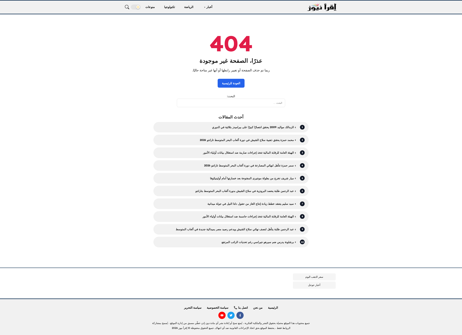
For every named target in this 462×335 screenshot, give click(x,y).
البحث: (231, 96)
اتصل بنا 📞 (241, 307)
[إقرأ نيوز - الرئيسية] (321, 7)
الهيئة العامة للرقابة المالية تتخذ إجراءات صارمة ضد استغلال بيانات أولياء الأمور (248, 152)
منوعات (150, 7)
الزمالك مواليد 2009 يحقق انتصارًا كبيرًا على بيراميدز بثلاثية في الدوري (253, 127)
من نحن (258, 307)
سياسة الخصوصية (217, 307)
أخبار (209, 7)
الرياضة (188, 7)
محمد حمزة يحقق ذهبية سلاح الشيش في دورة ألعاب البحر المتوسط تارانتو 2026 (247, 140)
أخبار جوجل (314, 285)
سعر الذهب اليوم (314, 276)
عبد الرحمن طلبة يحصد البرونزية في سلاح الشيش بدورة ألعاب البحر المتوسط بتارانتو (244, 191)
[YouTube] (222, 315)
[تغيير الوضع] (135, 7)
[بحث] (127, 7)
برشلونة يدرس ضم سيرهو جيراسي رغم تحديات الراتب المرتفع (258, 242)
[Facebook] (240, 315)
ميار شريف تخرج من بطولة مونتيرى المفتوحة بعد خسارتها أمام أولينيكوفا (252, 178)
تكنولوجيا (169, 7)
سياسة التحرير (192, 307)
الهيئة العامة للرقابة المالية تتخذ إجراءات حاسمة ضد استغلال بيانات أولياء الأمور (248, 216)
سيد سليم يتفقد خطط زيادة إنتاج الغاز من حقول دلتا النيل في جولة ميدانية (251, 203)
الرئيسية (273, 307)
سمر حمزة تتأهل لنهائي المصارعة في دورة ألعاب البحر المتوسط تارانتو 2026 (249, 165)
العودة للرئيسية (231, 83)
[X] (231, 315)
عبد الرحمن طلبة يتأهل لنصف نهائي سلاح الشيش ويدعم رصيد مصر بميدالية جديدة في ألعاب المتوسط (235, 229)
